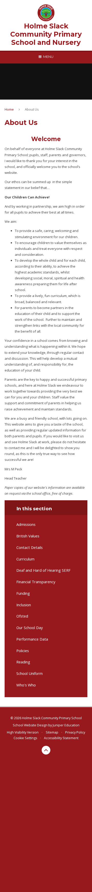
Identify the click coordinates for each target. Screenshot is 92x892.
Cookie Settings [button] (25, 738)
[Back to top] (46, 750)
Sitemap (52, 732)
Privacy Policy (75, 732)
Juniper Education (66, 725)
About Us (32, 109)
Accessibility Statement (61, 738)
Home (9, 109)
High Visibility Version (23, 732)
